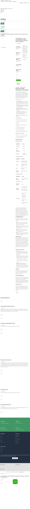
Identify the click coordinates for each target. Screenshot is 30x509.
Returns (16, 437)
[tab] (17, 87)
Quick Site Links (3, 446)
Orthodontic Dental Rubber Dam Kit (8, 323)
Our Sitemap (17, 443)
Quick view (2, 317)
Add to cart (18, 80)
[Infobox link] (7, 421)
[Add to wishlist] (20, 84)
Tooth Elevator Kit (4, 389)
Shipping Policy (17, 436)
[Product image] (7, 303)
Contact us (2, 450)
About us (2, 449)
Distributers (3, 433)
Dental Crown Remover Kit (6, 359)
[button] (2, 330)
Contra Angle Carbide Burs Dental (7, 306)
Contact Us (16, 440)
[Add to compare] (21, 84)
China (1, 436)
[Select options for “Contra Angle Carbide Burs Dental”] (2, 315)
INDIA (1, 437)
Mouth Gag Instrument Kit (6, 404)
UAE (1, 440)
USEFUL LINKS (17, 433)
